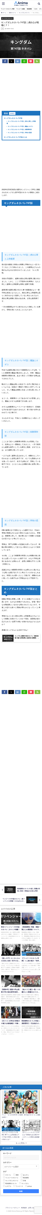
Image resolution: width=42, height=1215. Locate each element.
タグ (4, 1171)
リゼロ (35, 9)
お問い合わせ (32, 1208)
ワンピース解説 (20, 9)
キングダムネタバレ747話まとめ (15, 137)
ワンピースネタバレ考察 (7, 9)
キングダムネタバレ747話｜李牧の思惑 (20, 132)
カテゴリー (7, 1162)
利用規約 (24, 1208)
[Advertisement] (21, 87)
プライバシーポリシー (12, 1208)
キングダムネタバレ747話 (13, 118)
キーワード (7, 1153)
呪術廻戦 (29, 9)
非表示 (12, 113)
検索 (21, 1191)
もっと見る (20, 1143)
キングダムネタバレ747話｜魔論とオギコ (20, 126)
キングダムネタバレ (7, 18)
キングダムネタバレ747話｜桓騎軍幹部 (20, 129)
